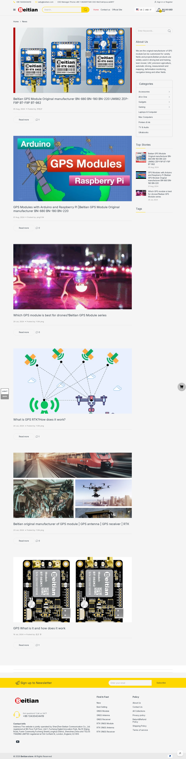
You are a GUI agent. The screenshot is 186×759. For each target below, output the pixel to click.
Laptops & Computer (148, 112)
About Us (137, 703)
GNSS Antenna (103, 715)
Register (169, 2)
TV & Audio (144, 127)
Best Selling (102, 707)
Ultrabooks (143, 132)
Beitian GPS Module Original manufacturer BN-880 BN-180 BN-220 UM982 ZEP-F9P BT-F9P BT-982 (159, 158)
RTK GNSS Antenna (105, 727)
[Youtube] (17, 742)
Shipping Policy (140, 726)
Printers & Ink (144, 122)
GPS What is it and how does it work (39, 628)
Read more (24, 119)
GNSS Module (103, 711)
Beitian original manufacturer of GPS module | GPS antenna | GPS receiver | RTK (71, 524)
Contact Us (137, 707)
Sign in (160, 2)
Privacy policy (139, 715)
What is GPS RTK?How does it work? (39, 419)
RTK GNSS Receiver (106, 731)
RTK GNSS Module (105, 723)
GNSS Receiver (104, 719)
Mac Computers (146, 117)
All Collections (139, 711)
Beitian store (27, 756)
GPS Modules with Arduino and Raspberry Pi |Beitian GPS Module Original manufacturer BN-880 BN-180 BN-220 (160, 177)
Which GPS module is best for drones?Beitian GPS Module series (59, 315)
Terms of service (140, 730)
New (99, 703)
